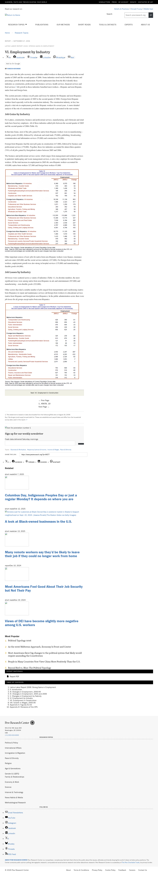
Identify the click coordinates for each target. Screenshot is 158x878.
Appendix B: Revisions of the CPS (24, 707)
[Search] (151, 15)
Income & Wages (53, 450)
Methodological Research (15, 802)
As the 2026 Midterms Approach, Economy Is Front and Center (39, 646)
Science (8, 787)
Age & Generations (12, 768)
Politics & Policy (11, 742)
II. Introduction (16, 689)
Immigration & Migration (15, 753)
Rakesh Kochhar (14, 69)
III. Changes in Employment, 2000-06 (25, 691)
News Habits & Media (14, 797)
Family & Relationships (14, 776)
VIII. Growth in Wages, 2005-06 (23, 702)
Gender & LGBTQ (12, 773)
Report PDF (14, 676)
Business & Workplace (18, 450)
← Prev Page (44, 400)
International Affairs (13, 748)
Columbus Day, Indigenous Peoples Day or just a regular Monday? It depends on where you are (41, 497)
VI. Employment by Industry (21, 698)
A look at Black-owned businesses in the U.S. (38, 521)
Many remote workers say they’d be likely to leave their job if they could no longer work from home (42, 554)
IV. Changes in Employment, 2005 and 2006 (28, 694)
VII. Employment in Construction (23, 700)
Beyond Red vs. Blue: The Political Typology (29, 667)
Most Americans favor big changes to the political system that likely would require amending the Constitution (45, 654)
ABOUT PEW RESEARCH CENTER (16, 860)
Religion (8, 763)
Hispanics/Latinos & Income (36, 450)
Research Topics (16, 24)
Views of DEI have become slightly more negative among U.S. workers (41, 623)
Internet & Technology (14, 792)
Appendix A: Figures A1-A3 (21, 704)
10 (49, 403)
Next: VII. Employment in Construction (44, 393)
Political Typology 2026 (19, 640)
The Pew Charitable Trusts (130, 862)
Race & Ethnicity (65, 450)
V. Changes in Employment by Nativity (25, 696)
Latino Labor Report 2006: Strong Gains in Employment (29, 46)
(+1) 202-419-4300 (12, 735)
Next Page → (44, 406)
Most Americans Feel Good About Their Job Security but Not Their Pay (44, 588)
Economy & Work (12, 782)
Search (109, 14)
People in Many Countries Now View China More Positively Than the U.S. (44, 661)
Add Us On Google (13, 63)
